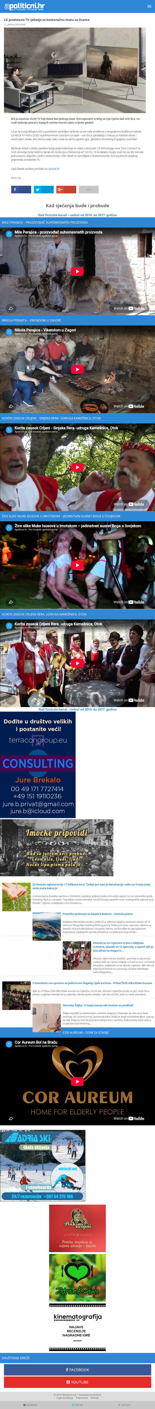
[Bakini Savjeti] (77, 1228)
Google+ (126, 1404)
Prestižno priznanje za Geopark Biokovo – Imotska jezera (98, 914)
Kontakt (95, 1397)
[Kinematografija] (77, 1327)
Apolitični (24, 6)
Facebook (79, 1369)
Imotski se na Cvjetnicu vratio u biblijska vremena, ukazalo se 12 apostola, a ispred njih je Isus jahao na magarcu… (123, 946)
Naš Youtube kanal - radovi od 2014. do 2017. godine (78, 709)
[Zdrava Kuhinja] (77, 1278)
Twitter (78, 1404)
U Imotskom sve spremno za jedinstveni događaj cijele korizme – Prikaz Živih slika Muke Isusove (92, 983)
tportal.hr (53, 169)
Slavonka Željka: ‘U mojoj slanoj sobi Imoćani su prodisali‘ (98, 1005)
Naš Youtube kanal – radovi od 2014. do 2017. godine (77, 215)
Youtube (79, 1382)
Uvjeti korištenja (64, 1397)
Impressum (82, 1397)
